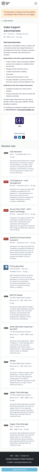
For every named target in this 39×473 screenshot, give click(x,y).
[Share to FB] (15, 137)
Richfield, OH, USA (22, 34)
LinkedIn (9, 459)
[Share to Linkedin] (19, 137)
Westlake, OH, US (15, 272)
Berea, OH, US (14, 300)
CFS (5, 34)
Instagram (16, 459)
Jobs (16, 456)
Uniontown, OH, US (23, 186)
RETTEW (12, 186)
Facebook (29, 459)
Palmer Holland (15, 269)
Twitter (23, 459)
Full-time (11, 34)
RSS (11, 456)
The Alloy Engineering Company (20, 298)
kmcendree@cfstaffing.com (26, 109)
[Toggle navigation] (36, 3)
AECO (12, 154)
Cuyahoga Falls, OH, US (23, 154)
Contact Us (25, 456)
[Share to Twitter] (23, 137)
